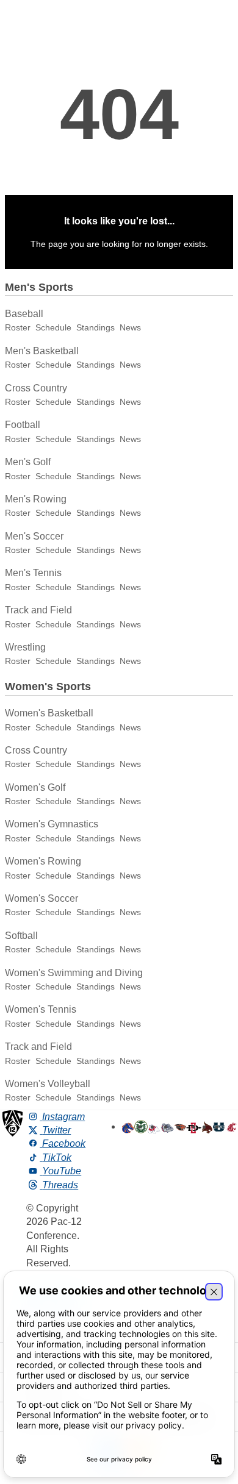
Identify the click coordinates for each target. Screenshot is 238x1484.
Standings (95, 327)
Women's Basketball (49, 713)
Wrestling (25, 647)
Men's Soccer (34, 536)
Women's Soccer (41, 898)
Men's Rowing (36, 499)
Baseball (24, 314)
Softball (21, 935)
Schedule (53, 327)
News (130, 327)
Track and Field (38, 610)
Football (22, 424)
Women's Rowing (43, 861)
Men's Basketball (42, 351)
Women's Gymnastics (51, 824)
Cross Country (36, 388)
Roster (18, 327)
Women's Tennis (40, 1009)
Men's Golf (28, 462)
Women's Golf (35, 787)
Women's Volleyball (47, 1084)
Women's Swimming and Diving (74, 973)
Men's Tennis (33, 573)
